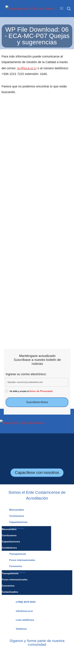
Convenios (15, 566)
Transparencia (17, 553)
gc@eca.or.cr (27, 68)
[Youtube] (42, 651)
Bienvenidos (16, 509)
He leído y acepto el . (31, 391)
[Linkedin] (37, 651)
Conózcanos (16, 515)
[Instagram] (32, 651)
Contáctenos (9, 547)
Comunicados (10, 591)
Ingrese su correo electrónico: (26, 374)
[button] (68, 8)
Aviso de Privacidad (40, 391)
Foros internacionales (22, 560)
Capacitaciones (18, 522)
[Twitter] (47, 651)
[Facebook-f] (27, 651)
